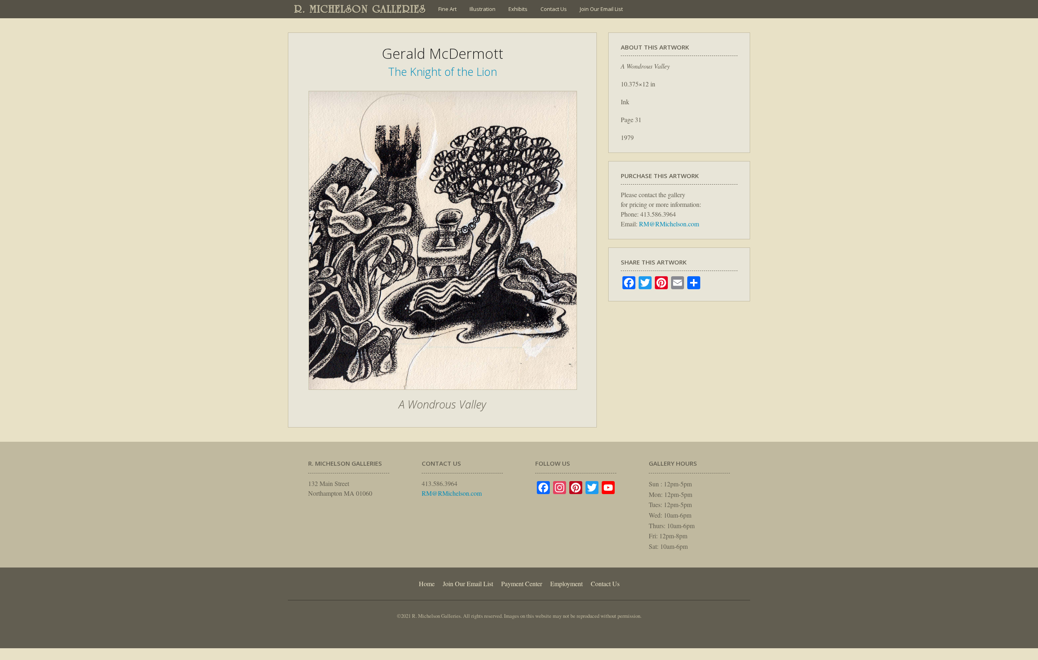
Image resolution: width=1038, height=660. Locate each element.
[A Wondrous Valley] (443, 394)
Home (427, 583)
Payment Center (521, 583)
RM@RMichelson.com (669, 223)
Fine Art (447, 9)
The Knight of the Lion (442, 71)
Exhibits (518, 9)
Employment (566, 583)
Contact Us (553, 9)
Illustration (482, 9)
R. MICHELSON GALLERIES (360, 9)
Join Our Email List (601, 9)
